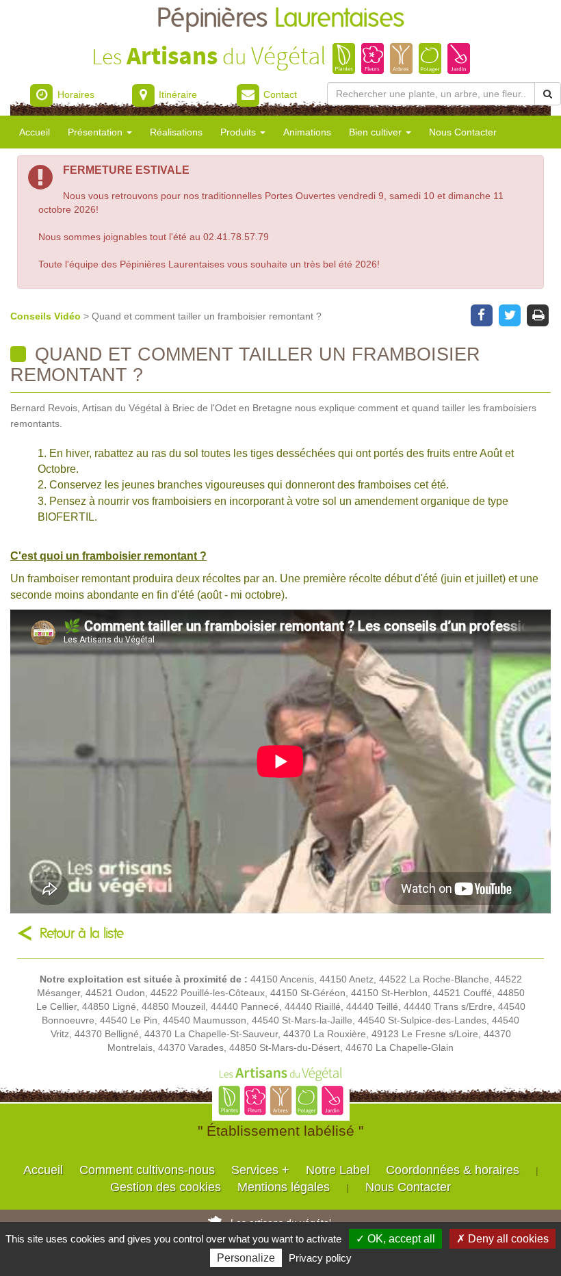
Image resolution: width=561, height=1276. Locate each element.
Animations (307, 132)
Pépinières (280, 18)
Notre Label (337, 1170)
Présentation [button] (96, 132)
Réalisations (176, 132)
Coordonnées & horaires (452, 1170)
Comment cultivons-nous (147, 1170)
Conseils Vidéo (46, 316)
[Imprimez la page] (538, 314)
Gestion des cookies (165, 1187)
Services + (260, 1170)
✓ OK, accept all (395, 1239)
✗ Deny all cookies (502, 1239)
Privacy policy (320, 1258)
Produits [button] (239, 132)
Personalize (246, 1258)
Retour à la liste (82, 933)
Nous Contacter (463, 132)
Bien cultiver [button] (376, 132)
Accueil (34, 132)
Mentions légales (283, 1187)
